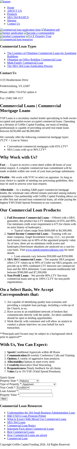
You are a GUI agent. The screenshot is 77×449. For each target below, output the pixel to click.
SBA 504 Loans (16, 422)
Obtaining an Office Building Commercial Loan (34, 59)
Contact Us (13, 23)
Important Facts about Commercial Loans (30, 428)
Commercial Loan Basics (21, 425)
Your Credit (7, 387)
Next (3, 398)
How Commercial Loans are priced (27, 435)
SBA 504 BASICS (18, 17)
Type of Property (10, 384)
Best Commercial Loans (20, 431)
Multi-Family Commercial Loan (25, 62)
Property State (9, 380)
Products (12, 14)
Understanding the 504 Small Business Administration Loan (41, 412)
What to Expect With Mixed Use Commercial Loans (36, 419)
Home (10, 7)
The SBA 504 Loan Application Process (30, 66)
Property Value (9, 394)
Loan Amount (9, 391)
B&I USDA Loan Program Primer (26, 415)
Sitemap (11, 20)
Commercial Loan (17, 438)
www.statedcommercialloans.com (45, 249)
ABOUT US (14, 10)
